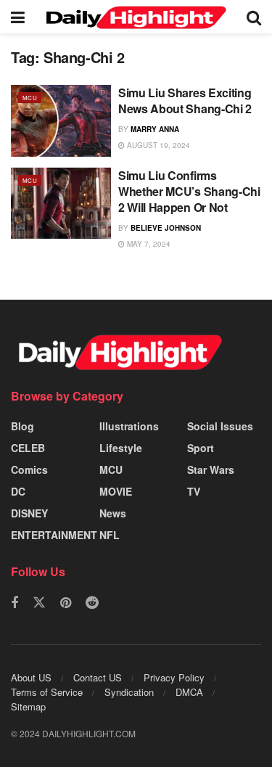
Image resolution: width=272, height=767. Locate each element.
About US (31, 677)
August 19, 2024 (157, 145)
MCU (29, 98)
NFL (109, 535)
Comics (29, 469)
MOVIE (115, 491)
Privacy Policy (174, 677)
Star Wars (210, 469)
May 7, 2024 (147, 244)
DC (18, 491)
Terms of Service (47, 692)
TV (193, 491)
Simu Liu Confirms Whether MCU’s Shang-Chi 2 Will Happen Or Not (189, 191)
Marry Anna (155, 129)
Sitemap (28, 706)
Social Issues (220, 426)
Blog (22, 426)
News (112, 513)
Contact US (97, 677)
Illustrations (129, 426)
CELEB (28, 447)
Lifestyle (120, 447)
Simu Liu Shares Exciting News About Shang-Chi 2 (185, 100)
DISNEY (29, 513)
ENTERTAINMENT (54, 535)
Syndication (129, 692)
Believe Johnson (166, 228)
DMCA (189, 692)
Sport (200, 447)
